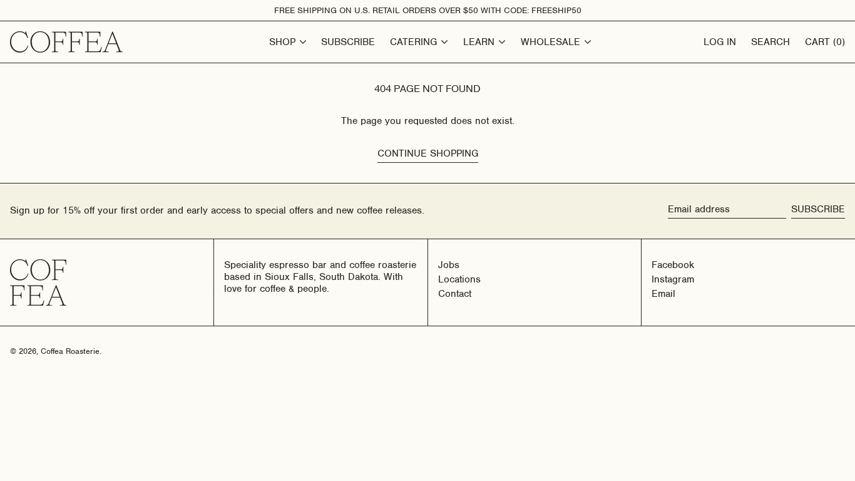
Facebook (673, 265)
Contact (454, 293)
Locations (459, 279)
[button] (825, 42)
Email (663, 294)
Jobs (448, 265)
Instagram (673, 280)
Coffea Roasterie (70, 351)
